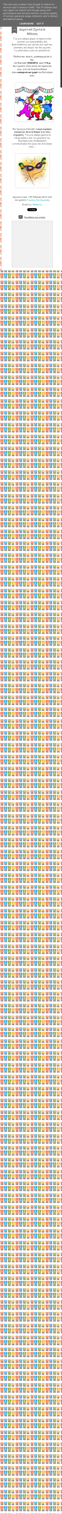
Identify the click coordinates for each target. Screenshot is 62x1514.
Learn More (26, 23)
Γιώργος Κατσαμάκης (38, 199)
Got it (40, 23)
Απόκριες (37, 204)
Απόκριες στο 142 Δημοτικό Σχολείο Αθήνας (32, 29)
